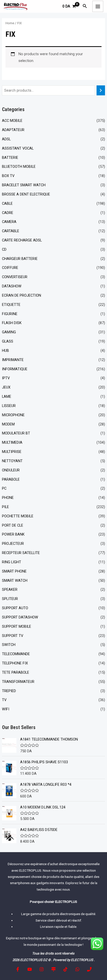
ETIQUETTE (11, 304)
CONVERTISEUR (14, 277)
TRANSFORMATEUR (18, 681)
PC (4, 488)
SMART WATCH (14, 580)
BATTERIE (10, 157)
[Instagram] (41, 969)
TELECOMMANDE (16, 654)
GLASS (7, 341)
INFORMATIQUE (14, 369)
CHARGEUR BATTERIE (20, 258)
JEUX (6, 387)
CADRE (7, 212)
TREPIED (9, 691)
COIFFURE (10, 267)
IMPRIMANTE (13, 360)
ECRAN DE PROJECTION (21, 295)
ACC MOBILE (12, 120)
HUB (5, 350)
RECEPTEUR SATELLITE (21, 553)
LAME (6, 396)
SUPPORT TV (12, 635)
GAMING (9, 332)
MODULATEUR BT (16, 433)
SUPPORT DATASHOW (20, 617)
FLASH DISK (12, 323)
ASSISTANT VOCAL (18, 148)
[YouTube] (29, 969)
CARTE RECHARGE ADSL (22, 240)
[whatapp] (77, 969)
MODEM (8, 424)
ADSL (6, 139)
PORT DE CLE (12, 525)
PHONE (8, 497)
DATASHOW (11, 286)
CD (4, 249)
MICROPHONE (13, 415)
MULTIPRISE (11, 451)
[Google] (53, 969)
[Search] (101, 90)
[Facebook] (17, 969)
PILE (5, 507)
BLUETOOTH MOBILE (19, 166)
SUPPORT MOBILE (16, 626)
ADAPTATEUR (13, 130)
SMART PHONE (14, 571)
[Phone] (89, 969)
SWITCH (8, 644)
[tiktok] (65, 969)
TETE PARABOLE (15, 672)
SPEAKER (9, 589)
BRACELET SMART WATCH (24, 185)
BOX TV (8, 176)
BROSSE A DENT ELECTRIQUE (26, 194)
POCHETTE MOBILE (17, 516)
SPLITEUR (10, 598)
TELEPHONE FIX (15, 663)
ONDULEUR (11, 470)
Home (9, 23)
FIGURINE (9, 314)
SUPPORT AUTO (15, 608)
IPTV (6, 378)
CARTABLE (10, 231)
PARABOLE (11, 479)
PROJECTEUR (13, 543)
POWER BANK (13, 534)
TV (4, 700)
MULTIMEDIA (12, 442)
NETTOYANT (12, 461)
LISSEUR (9, 405)
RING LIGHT (11, 562)
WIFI (5, 709)
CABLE (7, 203)
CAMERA (9, 221)
